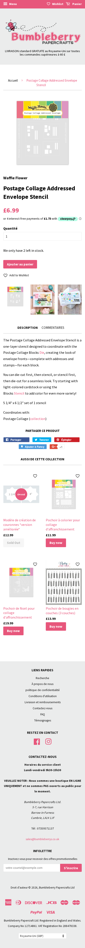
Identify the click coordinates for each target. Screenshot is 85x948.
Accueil (13, 80)
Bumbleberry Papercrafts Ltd (57, 887)
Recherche (42, 678)
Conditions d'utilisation (43, 696)
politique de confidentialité (43, 690)
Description (27, 328)
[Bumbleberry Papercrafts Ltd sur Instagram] (48, 741)
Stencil (19, 393)
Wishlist (57, 4)
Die (41, 352)
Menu (12, 4)
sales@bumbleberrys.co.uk (42, 839)
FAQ (42, 714)
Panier (77, 4)
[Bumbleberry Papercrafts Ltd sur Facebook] (37, 741)
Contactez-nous (42, 708)
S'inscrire (71, 868)
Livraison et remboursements (43, 702)
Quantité (10, 228)
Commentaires (53, 328)
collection (37, 418)
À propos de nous (42, 684)
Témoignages (42, 720)
